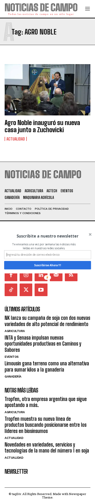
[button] (47, 236)
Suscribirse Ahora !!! (47, 265)
